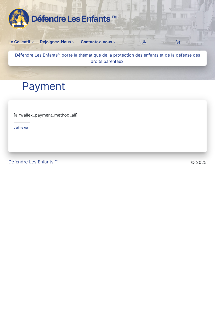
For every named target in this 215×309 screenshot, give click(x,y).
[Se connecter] (144, 42)
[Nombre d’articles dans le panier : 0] (178, 42)
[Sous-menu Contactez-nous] (114, 42)
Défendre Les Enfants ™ (74, 19)
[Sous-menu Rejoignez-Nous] (73, 42)
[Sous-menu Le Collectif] (32, 42)
